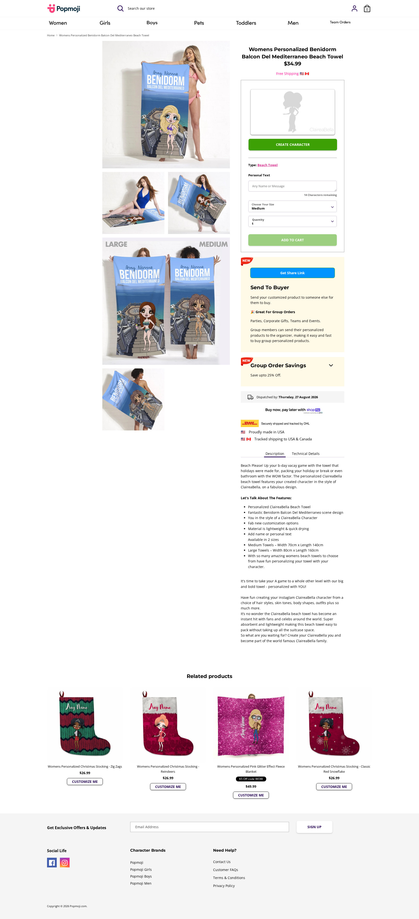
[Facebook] (52, 862)
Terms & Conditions (229, 877)
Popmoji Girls (141, 869)
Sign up (314, 827)
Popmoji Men (141, 883)
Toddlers (246, 24)
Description (275, 453)
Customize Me (85, 781)
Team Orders (340, 24)
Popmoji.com (78, 906)
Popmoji (136, 862)
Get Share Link (292, 273)
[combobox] (292, 206)
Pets (199, 24)
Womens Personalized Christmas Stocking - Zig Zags (85, 766)
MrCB (293, 24)
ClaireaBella (58, 24)
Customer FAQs (225, 869)
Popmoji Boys (141, 876)
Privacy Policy (224, 885)
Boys (152, 24)
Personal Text (259, 175)
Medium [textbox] (258, 208)
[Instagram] (65, 862)
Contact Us (222, 861)
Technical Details (306, 453)
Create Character (293, 144)
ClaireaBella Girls (105, 24)
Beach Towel (268, 165)
